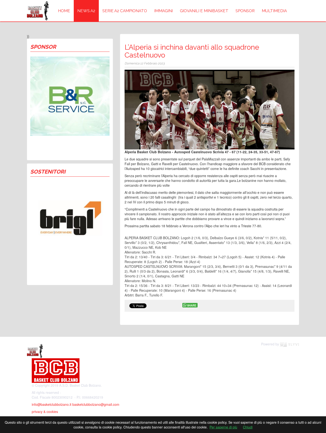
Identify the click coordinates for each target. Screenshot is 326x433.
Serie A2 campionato (124, 10)
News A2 (86, 10)
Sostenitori (47, 172)
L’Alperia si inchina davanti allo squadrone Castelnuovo (192, 51)
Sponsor (245, 10)
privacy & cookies (45, 411)
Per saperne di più (223, 427)
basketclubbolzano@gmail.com (95, 404)
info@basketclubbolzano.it (51, 404)
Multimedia (274, 10)
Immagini (163, 10)
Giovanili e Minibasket (204, 10)
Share (191, 305)
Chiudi (247, 427)
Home (64, 10)
